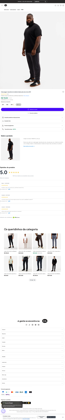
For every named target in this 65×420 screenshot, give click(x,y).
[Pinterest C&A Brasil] (32, 325)
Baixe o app (4, 374)
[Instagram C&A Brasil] (26, 325)
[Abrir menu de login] (58, 5)
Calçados (3, 342)
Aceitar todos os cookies (51, 417)
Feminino (3, 329)
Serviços (3, 370)
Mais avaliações (26, 95)
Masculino (4, 333)
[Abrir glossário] (34, 356)
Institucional (4, 362)
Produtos (3, 366)
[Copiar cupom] (45, 1)
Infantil (3, 337)
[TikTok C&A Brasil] (29, 325)
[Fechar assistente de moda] (21, 402)
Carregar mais (32, 279)
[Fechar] (63, 417)
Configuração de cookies (41, 417)
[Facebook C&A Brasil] (38, 325)
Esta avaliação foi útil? (4, 189)
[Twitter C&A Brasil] (35, 325)
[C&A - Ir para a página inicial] (5, 5)
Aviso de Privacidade (26, 418)
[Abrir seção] (34, 329)
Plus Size (3, 346)
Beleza (3, 350)
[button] (55, 5)
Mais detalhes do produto (29, 146)
